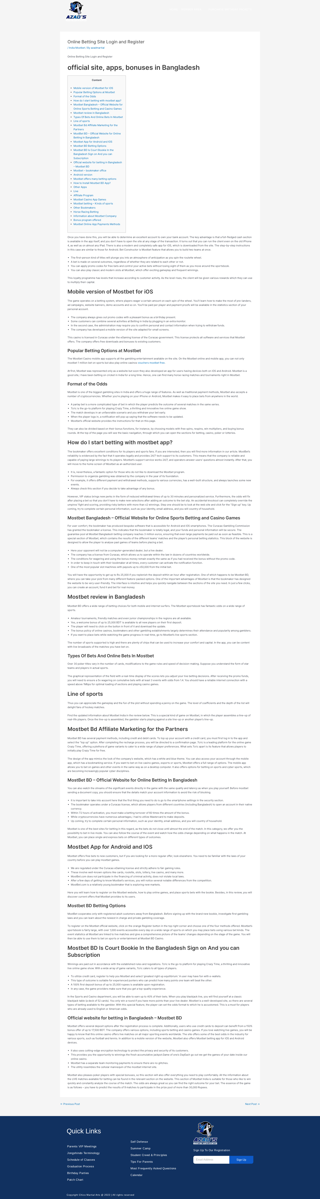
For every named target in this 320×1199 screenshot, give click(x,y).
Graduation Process (80, 1166)
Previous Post (70, 1104)
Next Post (252, 1104)
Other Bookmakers (85, 207)
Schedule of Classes (81, 1159)
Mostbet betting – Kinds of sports (93, 203)
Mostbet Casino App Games (90, 199)
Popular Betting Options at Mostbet (94, 92)
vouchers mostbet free (151, 362)
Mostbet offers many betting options (95, 178)
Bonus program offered (87, 220)
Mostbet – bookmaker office (90, 170)
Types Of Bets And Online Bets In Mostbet (98, 117)
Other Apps (80, 187)
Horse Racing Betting (86, 211)
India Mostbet (77, 47)
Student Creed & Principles (148, 1155)
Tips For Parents (141, 1161)
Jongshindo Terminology (83, 1153)
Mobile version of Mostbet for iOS (93, 88)
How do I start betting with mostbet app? (97, 100)
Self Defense (139, 1141)
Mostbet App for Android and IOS (93, 141)
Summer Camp (140, 1148)
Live (76, 191)
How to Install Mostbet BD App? (92, 183)
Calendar (136, 1175)
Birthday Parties (78, 1173)
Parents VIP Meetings (82, 1146)
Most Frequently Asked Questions (153, 1168)
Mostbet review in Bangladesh (91, 112)
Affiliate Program (83, 195)
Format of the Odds (85, 96)
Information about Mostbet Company (95, 216)
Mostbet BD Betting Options (90, 145)
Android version (83, 174)
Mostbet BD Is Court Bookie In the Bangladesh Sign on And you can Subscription (94, 154)
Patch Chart (75, 1179)
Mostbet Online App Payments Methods (97, 224)
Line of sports (82, 121)
